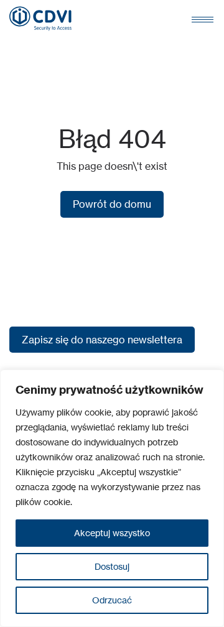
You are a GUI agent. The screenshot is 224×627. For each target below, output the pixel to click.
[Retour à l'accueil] (40, 18)
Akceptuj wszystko (112, 532)
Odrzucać (112, 600)
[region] (112, 498)
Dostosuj (112, 566)
